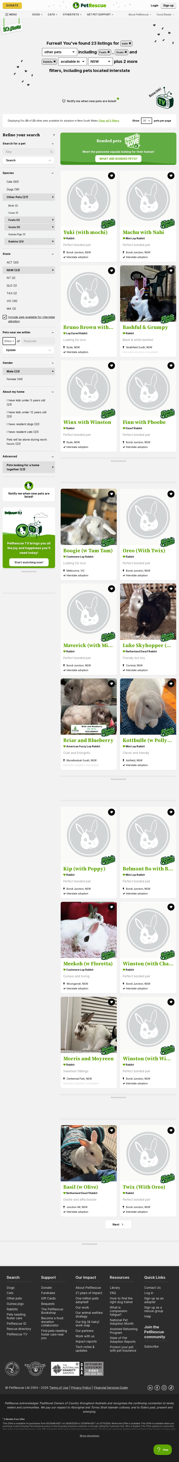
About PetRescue (88, 1287)
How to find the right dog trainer (121, 1300)
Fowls (103, 52)
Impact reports (86, 1341)
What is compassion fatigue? (118, 1311)
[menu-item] (165, 14)
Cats (10, 1293)
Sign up (168, 5)
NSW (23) (13, 270)
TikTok (171, 1387)
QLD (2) (12, 285)
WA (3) (11, 308)
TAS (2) (12, 293)
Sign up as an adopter (154, 1300)
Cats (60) (13, 181)
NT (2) (11, 278)
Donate (12, 5)
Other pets (14, 1298)
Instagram (164, 1387)
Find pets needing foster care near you (54, 1334)
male (125, 43)
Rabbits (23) (16, 241)
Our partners (85, 1331)
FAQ (113, 1293)
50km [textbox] (8, 341)
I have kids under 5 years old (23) (26, 402)
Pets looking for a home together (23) (23, 467)
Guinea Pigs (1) (17, 234)
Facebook (157, 1387)
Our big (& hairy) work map (87, 1323)
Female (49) (15, 379)
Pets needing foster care (16, 1316)
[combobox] (9, 341)
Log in (148, 1293)
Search (11, 160)
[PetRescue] (89, 5)
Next (116, 1224)
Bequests (48, 1304)
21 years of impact (89, 1293)
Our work (82, 1307)
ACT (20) (13, 262)
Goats (120, 52)
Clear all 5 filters (108, 120)
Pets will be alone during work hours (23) (27, 441)
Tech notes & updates (85, 1348)
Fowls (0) (14, 219)
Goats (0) (14, 227)
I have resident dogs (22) (23, 424)
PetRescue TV (17, 1334)
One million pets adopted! (87, 1300)
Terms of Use (58, 1387)
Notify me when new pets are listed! (91, 101)
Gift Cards (48, 1298)
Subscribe (151, 1346)
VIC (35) (12, 301)
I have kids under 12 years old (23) (26, 414)
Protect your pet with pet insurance (123, 1349)
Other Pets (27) (17, 197)
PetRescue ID (16, 1323)
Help (147, 1316)
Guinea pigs (15, 1304)
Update (11, 350)
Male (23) (13, 371)
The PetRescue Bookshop (52, 1311)
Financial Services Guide (111, 1387)
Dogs (11, 1287)
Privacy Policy (81, 1387)
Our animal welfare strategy (89, 1314)
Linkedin (150, 1387)
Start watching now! (29, 562)
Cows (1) (13, 212)
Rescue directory (19, 1329)
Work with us (85, 1336)
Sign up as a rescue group (153, 1309)
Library (115, 1287)
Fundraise (48, 1293)
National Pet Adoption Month (122, 1322)
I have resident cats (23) (23, 432)
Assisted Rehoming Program (124, 1330)
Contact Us (152, 1287)
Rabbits (48, 61)
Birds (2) (13, 205)
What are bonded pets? (118, 158)
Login (154, 5)
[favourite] (111, 175)
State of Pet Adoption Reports (122, 1339)
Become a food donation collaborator (52, 1321)
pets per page (162, 120)
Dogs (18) (13, 189)
